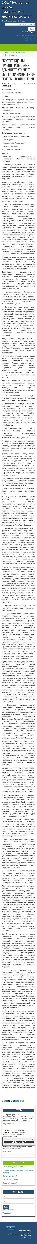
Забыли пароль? (9, 1210)
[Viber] (18, 1101)
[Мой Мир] (7, 1101)
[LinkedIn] (11, 1101)
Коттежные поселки (10, 1179)
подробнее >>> (8, 1124)
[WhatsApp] (20, 1101)
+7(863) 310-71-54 (29, 38)
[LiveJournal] (14, 1101)
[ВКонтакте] (2, 1101)
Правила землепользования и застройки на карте (18, 1171)
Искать (32, 29)
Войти (6, 1207)
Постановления (11, 55)
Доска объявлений (10, 1183)
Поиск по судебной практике (13, 1167)
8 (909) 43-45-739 (29, 40)
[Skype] (23, 1101)
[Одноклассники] (5, 1101)
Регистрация (7, 1213)
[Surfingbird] (16, 1101)
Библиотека (20, 52)
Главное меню (8, 52)
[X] (9, 1101)
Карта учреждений (10, 1176)
